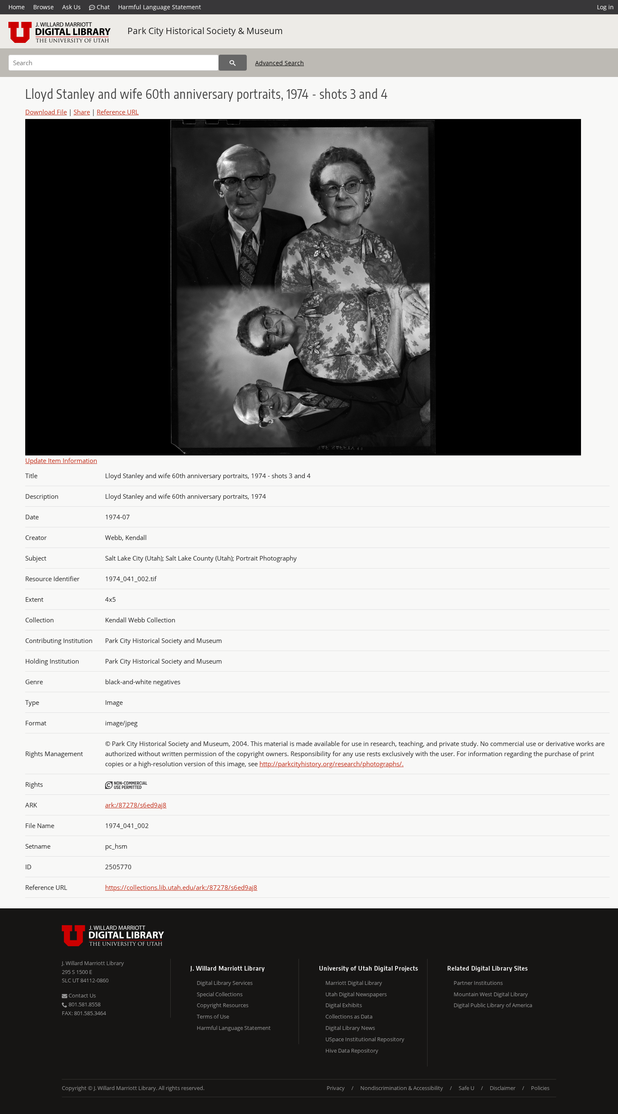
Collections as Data (348, 1016)
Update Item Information (61, 460)
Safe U (466, 1088)
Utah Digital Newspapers (356, 994)
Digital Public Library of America (493, 1005)
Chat (102, 7)
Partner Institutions (478, 983)
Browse (43, 7)
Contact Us (81, 995)
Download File (46, 112)
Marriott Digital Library (353, 983)
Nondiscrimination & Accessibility (401, 1088)
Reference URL (118, 112)
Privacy (336, 1088)
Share (82, 112)
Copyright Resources (222, 1005)
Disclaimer (502, 1088)
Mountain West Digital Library (491, 994)
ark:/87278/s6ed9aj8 (135, 805)
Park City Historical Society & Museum (205, 31)
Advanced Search (279, 63)
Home (16, 7)
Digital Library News (350, 1028)
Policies (540, 1088)
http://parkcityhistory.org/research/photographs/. (331, 763)
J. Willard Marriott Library (93, 963)
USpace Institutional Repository (364, 1039)
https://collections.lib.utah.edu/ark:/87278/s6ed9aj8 (181, 887)
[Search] (233, 63)
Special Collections (220, 994)
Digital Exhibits (343, 1005)
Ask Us (71, 7)
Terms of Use (213, 1016)
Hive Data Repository (351, 1050)
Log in (605, 7)
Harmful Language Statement (159, 7)
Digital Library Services (225, 983)
